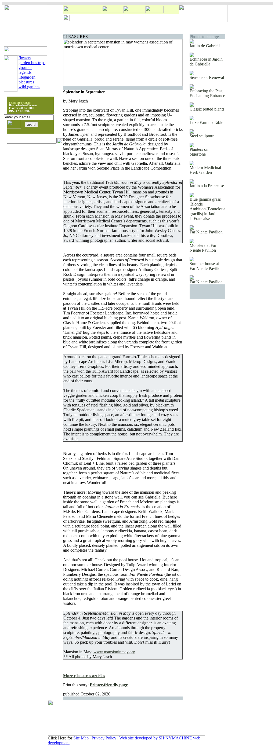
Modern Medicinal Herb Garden (205, 170)
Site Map (81, 738)
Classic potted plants (207, 109)
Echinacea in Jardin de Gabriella (206, 61)
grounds (25, 67)
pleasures (26, 82)
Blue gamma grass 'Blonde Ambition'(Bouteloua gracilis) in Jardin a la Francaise (207, 209)
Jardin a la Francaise (207, 186)
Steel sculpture (202, 136)
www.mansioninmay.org (114, 652)
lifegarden (27, 77)
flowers (25, 58)
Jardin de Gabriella (206, 45)
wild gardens (29, 87)
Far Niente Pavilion (206, 232)
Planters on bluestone (199, 151)
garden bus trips (32, 62)
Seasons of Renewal (207, 77)
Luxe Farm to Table (206, 122)
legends (25, 72)
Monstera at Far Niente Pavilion (203, 247)
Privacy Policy (104, 738)
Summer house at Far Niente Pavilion (206, 266)
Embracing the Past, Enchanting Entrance (207, 93)
